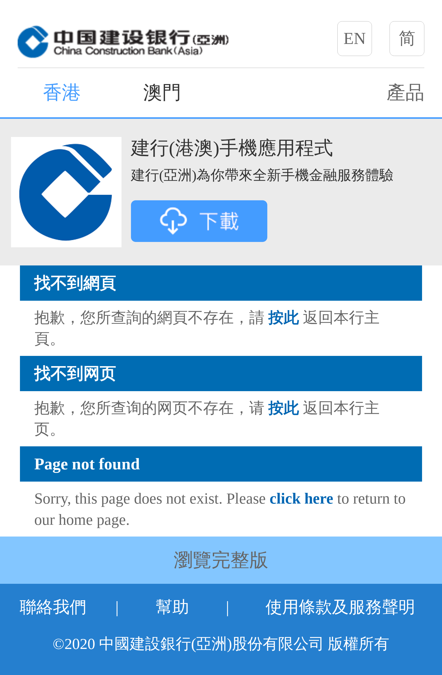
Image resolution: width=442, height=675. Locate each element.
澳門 (162, 92)
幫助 (172, 607)
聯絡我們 (53, 607)
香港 (62, 92)
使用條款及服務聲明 (340, 607)
